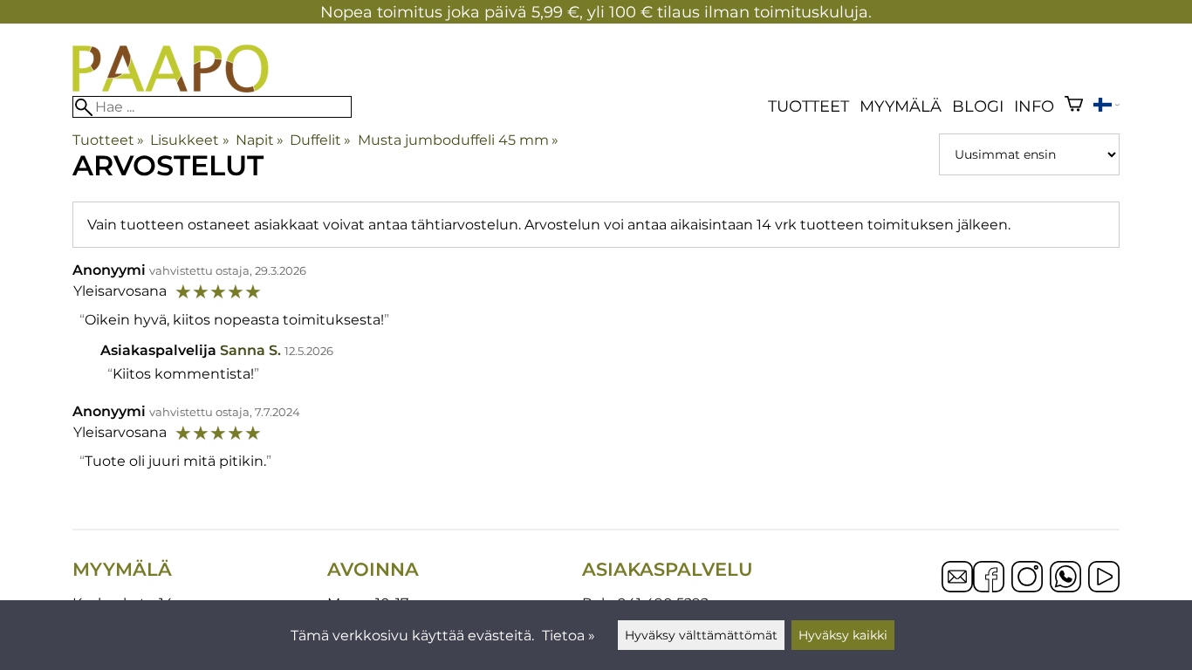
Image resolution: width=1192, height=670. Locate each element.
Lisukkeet (189, 140)
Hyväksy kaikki (842, 635)
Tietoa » (568, 635)
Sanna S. (250, 350)
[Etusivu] (170, 87)
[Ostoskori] (1074, 106)
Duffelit (320, 140)
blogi (978, 106)
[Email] (957, 587)
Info (1034, 106)
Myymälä (901, 106)
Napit (260, 140)
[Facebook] (988, 578)
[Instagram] (1027, 578)
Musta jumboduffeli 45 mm (458, 140)
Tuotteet (808, 106)
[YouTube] (1104, 578)
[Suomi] (1106, 107)
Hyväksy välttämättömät (701, 635)
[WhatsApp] (1065, 578)
